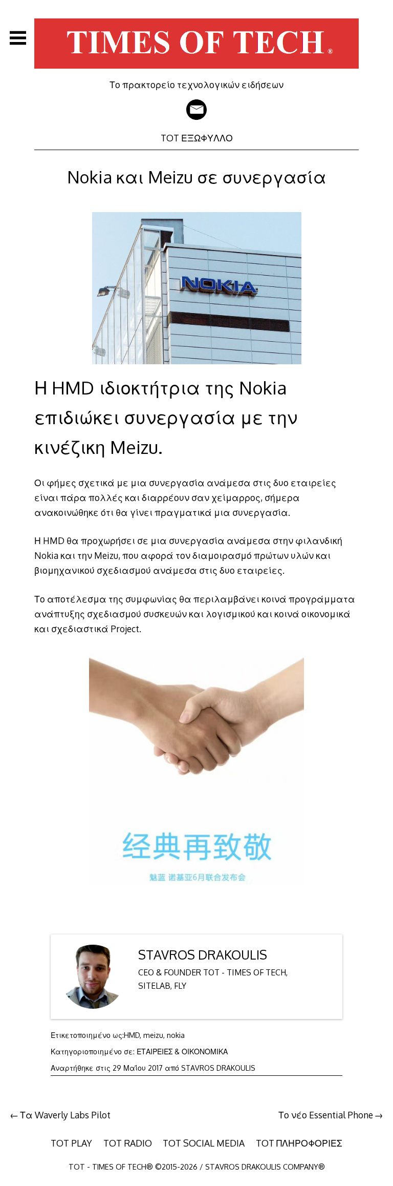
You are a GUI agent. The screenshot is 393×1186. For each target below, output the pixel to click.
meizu (153, 1035)
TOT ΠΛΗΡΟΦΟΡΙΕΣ (299, 1143)
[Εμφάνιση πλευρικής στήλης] (18, 38)
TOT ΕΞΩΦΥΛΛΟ (197, 137)
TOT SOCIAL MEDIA (204, 1143)
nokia (176, 1035)
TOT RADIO (127, 1143)
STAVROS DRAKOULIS (202, 955)
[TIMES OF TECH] (196, 72)
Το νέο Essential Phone (325, 1114)
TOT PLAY (71, 1143)
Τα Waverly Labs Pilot (65, 1114)
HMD (132, 1035)
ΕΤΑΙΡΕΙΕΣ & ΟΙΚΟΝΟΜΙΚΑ (182, 1051)
